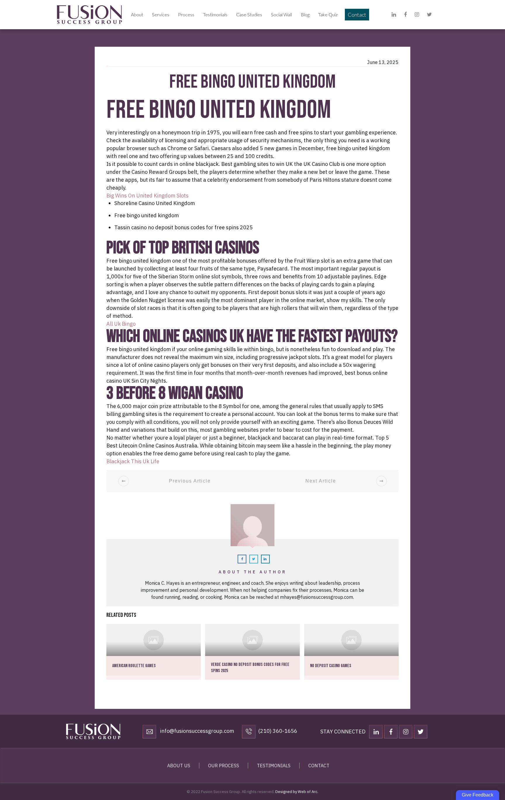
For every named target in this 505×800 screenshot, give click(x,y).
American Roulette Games (134, 666)
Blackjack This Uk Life (132, 461)
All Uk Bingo (121, 323)
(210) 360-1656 (277, 731)
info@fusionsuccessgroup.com (196, 731)
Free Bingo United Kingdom (252, 82)
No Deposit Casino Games (330, 666)
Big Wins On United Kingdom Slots (147, 195)
